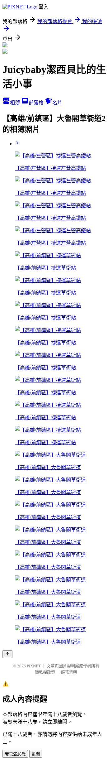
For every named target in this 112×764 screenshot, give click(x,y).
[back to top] (7, 654)
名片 (57, 102)
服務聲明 (69, 672)
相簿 (15, 102)
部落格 (37, 102)
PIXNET (34, 666)
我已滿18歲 (15, 754)
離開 (36, 754)
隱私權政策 (45, 672)
